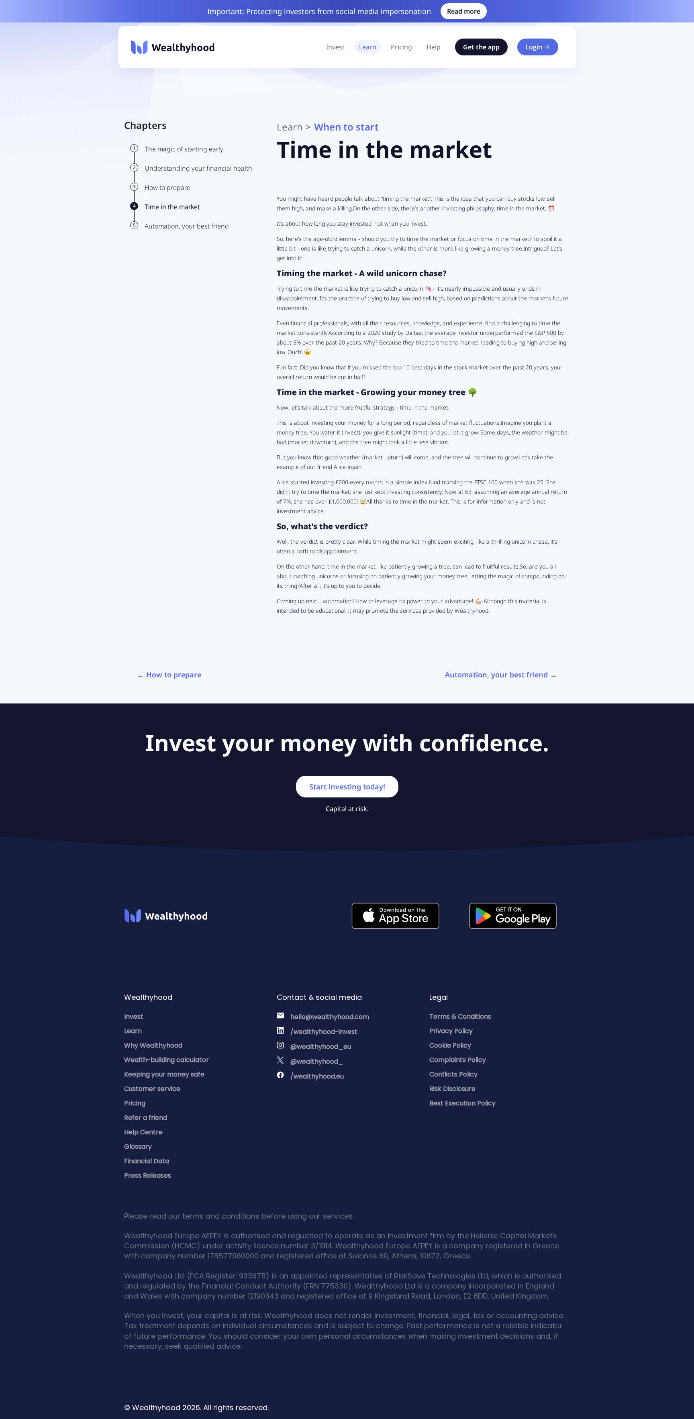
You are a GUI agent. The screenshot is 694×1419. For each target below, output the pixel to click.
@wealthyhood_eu (320, 1046)
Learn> (294, 126)
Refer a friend (145, 1117)
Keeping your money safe (164, 1074)
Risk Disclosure (452, 1088)
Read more (463, 11)
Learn (367, 47)
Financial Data (146, 1161)
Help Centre (143, 1132)
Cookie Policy (450, 1045)
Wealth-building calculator (166, 1059)
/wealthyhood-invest (323, 1031)
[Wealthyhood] (172, 47)
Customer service (152, 1088)
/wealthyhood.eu (317, 1076)
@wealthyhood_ (316, 1061)
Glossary (138, 1146)
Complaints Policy (457, 1059)
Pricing (401, 47)
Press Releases (147, 1175)
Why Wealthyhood (153, 1045)
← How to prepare (169, 674)
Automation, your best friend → (501, 674)
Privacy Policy (451, 1031)
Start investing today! (347, 786)
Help (434, 47)
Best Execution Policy (462, 1103)
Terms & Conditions (460, 1016)
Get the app (481, 47)
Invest (335, 47)
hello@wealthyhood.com (329, 1016)
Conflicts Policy (453, 1074)
